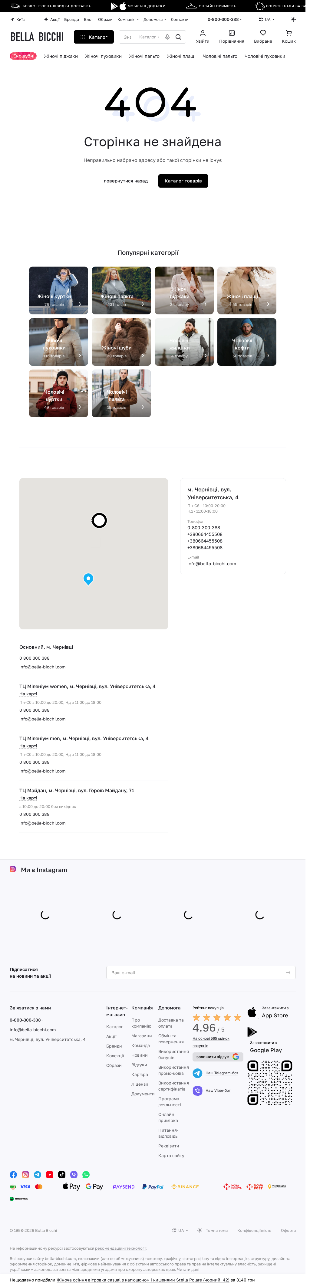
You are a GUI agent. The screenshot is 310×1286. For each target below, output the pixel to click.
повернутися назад (126, 180)
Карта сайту (171, 1155)
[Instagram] (25, 1174)
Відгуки (139, 1064)
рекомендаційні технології (120, 1248)
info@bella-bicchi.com (42, 666)
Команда (140, 1045)
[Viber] (74, 1174)
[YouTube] (49, 1174)
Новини (139, 1055)
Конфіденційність (254, 1230)
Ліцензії (139, 1084)
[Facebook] (13, 1174)
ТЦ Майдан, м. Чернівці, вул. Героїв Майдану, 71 (76, 790)
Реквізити (168, 1145)
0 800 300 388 (34, 658)
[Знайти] (178, 37)
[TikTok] (61, 1174)
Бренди (114, 1045)
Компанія (142, 1007)
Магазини (141, 1035)
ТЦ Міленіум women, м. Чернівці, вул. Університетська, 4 (87, 686)
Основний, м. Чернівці (46, 647)
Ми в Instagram (44, 871)
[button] (88, 579)
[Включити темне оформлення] (293, 19)
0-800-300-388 (223, 19)
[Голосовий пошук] (167, 37)
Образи (114, 1065)
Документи (143, 1093)
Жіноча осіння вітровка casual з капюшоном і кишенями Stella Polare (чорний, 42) (143, 1279)
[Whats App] (86, 1174)
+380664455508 (205, 534)
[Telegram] (37, 1174)
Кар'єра (139, 1074)
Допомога (169, 1007)
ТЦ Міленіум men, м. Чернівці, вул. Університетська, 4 (84, 738)
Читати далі (188, 1269)
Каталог (114, 1026)
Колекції (115, 1055)
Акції (111, 1036)
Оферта (288, 1230)
